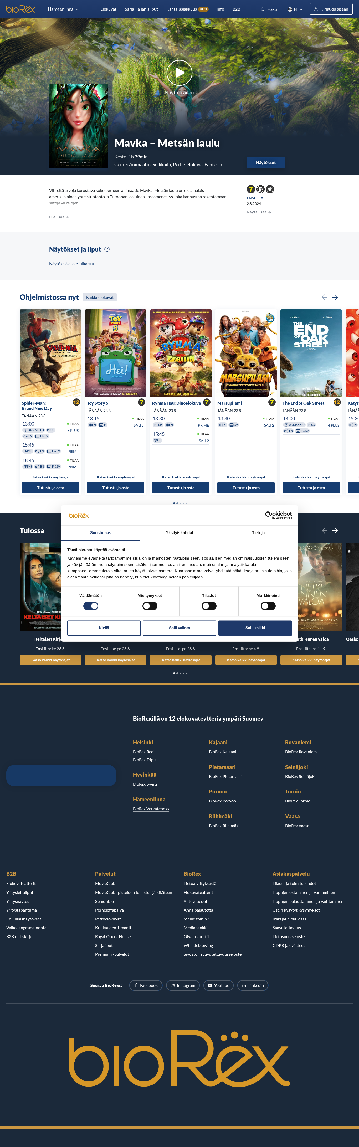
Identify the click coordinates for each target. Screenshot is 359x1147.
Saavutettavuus (287, 927)
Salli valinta (179, 628)
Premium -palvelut (112, 953)
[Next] (335, 297)
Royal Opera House (113, 936)
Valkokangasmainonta (26, 927)
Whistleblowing (198, 945)
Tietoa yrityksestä (200, 883)
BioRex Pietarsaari (225, 776)
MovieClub (105, 883)
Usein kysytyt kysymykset (296, 909)
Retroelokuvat (108, 918)
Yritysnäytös (17, 901)
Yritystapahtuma (21, 909)
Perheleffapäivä (109, 909)
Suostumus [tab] (100, 532)
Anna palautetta (198, 909)
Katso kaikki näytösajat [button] (51, 477)
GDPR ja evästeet (289, 945)
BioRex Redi (144, 751)
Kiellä (104, 628)
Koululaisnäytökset (23, 918)
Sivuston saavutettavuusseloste (213, 953)
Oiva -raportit (196, 936)
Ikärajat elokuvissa (289, 918)
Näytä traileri (179, 92)
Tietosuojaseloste (289, 936)
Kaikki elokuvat (100, 297)
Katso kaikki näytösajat (51, 660)
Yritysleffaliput (19, 892)
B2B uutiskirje (19, 936)
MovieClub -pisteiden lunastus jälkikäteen (133, 892)
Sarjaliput (104, 945)
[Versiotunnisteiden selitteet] (107, 249)
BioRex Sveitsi (146, 783)
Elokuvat (108, 8)
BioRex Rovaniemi (301, 751)
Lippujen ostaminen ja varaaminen (304, 892)
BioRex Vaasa (297, 825)
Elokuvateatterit (21, 883)
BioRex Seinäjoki (300, 776)
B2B (236, 8)
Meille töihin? (196, 918)
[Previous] (324, 297)
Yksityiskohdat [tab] (179, 532)
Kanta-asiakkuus (186, 8)
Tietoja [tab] (258, 532)
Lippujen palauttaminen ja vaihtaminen (308, 901)
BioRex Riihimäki (224, 825)
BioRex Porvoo (222, 800)
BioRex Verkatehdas (151, 808)
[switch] (149, 606)
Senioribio (104, 901)
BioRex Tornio (297, 800)
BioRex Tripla (145, 759)
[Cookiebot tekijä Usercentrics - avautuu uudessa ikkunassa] (269, 515)
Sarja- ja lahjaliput (141, 8)
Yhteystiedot (195, 901)
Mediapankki (195, 927)
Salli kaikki (255, 628)
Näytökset (266, 162)
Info (220, 8)
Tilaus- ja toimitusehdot (294, 883)
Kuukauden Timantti (113, 927)
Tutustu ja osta (50, 487)
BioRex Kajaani (222, 751)
